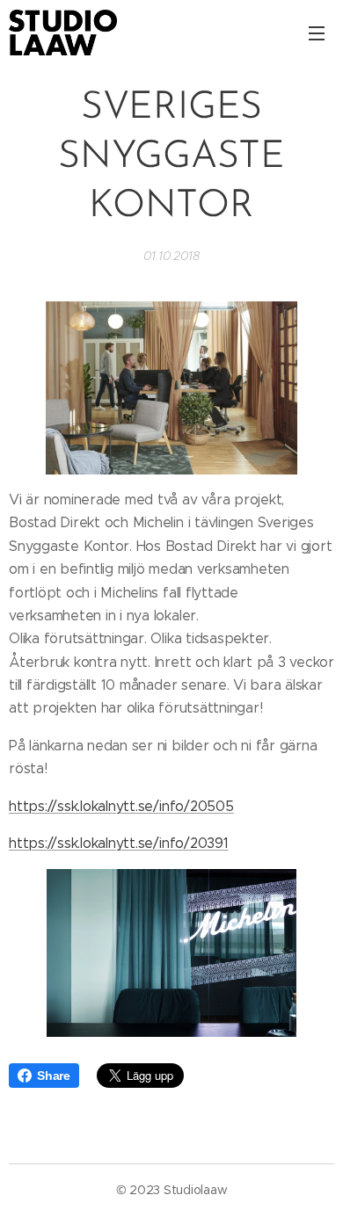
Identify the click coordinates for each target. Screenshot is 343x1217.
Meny (316, 32)
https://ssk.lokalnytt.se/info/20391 (119, 843)
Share (53, 1075)
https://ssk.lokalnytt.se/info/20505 (121, 806)
